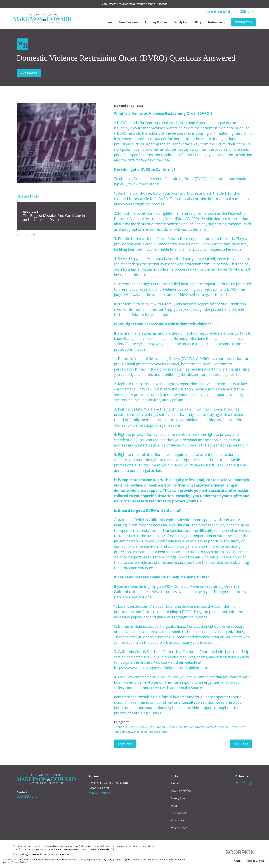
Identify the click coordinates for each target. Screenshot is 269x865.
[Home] (42, 18)
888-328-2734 (244, 11)
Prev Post (125, 743)
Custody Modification (180, 727)
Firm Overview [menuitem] (128, 22)
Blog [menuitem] (198, 22)
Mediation (140, 731)
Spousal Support (159, 731)
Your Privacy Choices (54, 854)
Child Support (156, 727)
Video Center (179, 828)
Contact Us (243, 22)
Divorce (199, 727)
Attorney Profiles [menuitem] (155, 22)
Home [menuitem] (108, 22)
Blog (174, 805)
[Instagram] (250, 783)
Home (175, 783)
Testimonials (179, 813)
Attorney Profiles (181, 790)
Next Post (241, 743)
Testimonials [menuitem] (216, 22)
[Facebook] (237, 783)
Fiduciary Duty (123, 731)
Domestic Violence (217, 727)
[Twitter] (244, 783)
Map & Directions (99, 792)
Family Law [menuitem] (181, 22)
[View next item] (33, 235)
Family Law (238, 727)
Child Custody (137, 727)
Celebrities (120, 727)
